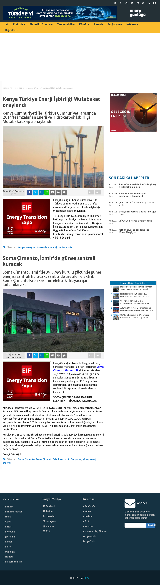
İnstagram (50, 521)
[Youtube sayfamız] (143, 3)
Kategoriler (11, 499)
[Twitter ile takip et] (126, 3)
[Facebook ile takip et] (121, 3)
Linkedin (50, 516)
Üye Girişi (90, 541)
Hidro (8, 516)
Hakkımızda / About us (96, 531)
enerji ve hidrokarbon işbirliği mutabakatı (49, 247)
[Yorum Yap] (64, 192)
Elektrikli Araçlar (40, 24)
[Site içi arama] (115, 3)
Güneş (8, 521)
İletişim (88, 516)
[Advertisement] (80, 57)
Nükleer (131, 24)
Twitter (49, 511)
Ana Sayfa (90, 506)
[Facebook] (29, 192)
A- (98, 192)
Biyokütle (10, 531)
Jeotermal (10, 536)
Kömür (83, 24)
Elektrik (18, 24)
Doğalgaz (114, 24)
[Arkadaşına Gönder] (52, 192)
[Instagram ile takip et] (137, 3)
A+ (91, 192)
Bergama (76, 459)
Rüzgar (8, 526)
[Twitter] (35, 192)
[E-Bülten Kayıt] (154, 3)
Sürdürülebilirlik (13, 561)
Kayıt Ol (151, 525)
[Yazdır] (58, 192)
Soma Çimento (26, 459)
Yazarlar (89, 526)
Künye (88, 511)
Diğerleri (10, 30)
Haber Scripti (77, 578)
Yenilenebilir (65, 24)
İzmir (67, 459)
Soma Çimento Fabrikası (49, 459)
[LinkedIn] (41, 192)
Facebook (50, 506)
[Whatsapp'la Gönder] (46, 192)
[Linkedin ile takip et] (132, 3)
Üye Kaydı (90, 536)
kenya (21, 247)
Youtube (49, 526)
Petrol (98, 24)
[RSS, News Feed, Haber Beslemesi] (149, 3)
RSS (47, 531)
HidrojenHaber (127, 283)
